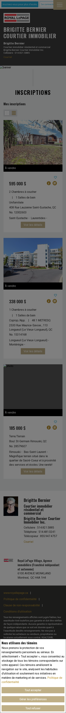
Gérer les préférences (33, 699)
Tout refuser (33, 708)
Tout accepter (33, 690)
